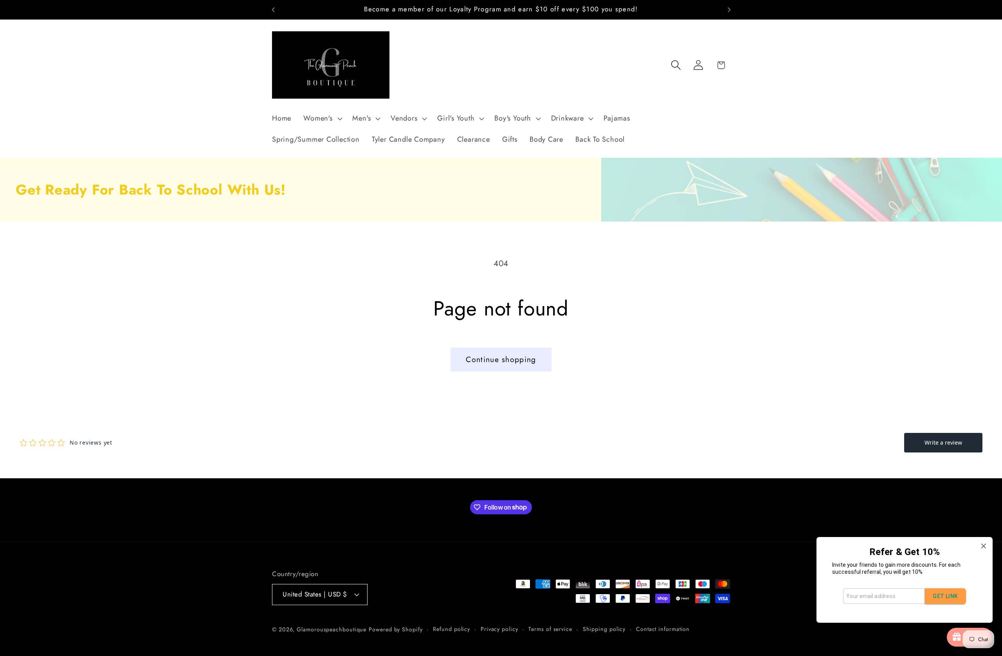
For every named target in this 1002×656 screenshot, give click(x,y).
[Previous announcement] (273, 9)
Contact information (663, 629)
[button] (321, 118)
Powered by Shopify (395, 629)
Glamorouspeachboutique (331, 629)
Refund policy (451, 629)
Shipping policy (604, 629)
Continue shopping (501, 359)
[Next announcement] (729, 9)
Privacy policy (499, 629)
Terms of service (550, 629)
